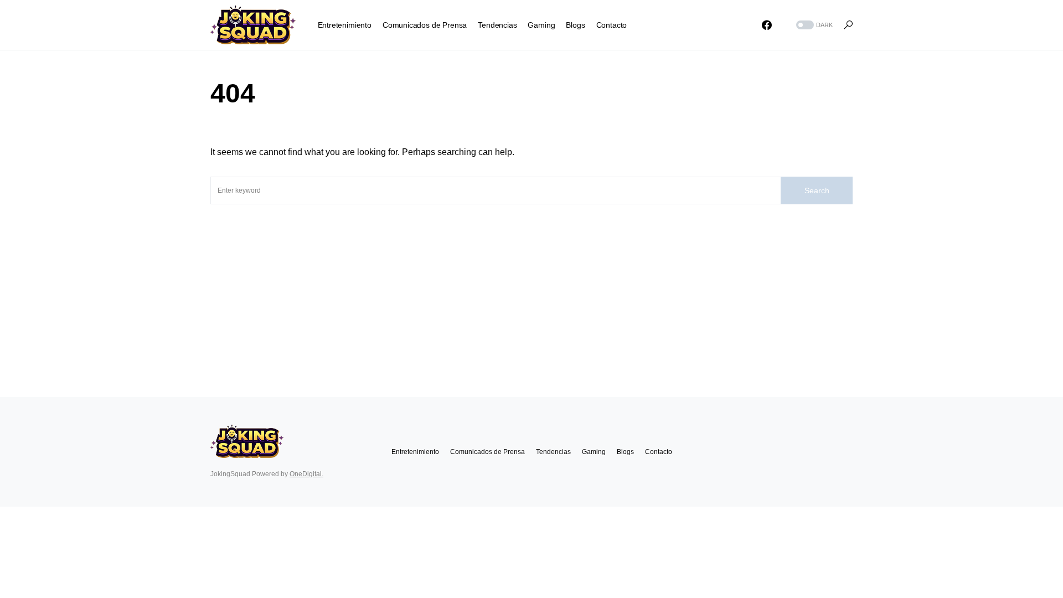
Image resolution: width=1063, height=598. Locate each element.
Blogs (625, 452)
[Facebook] (767, 25)
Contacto (658, 452)
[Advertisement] (531, 287)
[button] (813, 25)
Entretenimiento (415, 452)
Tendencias (553, 452)
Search (816, 190)
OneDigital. (306, 474)
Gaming (594, 452)
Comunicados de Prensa (487, 452)
